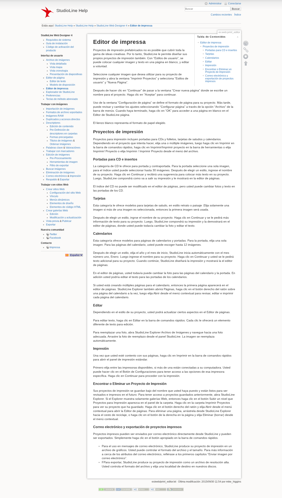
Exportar (64, 179)
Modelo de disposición (62, 84)
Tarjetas (209, 54)
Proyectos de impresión (216, 46)
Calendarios (212, 57)
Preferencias (53, 95)
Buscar (236, 8)
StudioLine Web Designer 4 (111, 25)
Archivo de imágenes (58, 60)
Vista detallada (58, 63)
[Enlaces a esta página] (246, 50)
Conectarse (234, 3)
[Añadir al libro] (246, 56)
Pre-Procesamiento (60, 158)
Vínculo (54, 196)
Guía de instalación (57, 43)
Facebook (55, 237)
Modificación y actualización (65, 217)
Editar (208, 61)
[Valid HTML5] (141, 489)
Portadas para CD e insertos (221, 50)
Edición (54, 214)
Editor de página (55, 77)
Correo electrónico (56, 176)
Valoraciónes (73, 147)
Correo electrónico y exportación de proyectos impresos (219, 78)
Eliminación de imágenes (60, 172)
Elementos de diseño (61, 203)
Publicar (66, 221)
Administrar (215, 3)
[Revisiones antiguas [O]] (246, 43)
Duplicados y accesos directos (63, 119)
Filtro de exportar (59, 165)
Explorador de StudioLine (60, 92)
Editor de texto (58, 81)
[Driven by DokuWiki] (175, 489)
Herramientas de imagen (64, 161)
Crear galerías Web (57, 210)
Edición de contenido (61, 126)
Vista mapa (56, 67)
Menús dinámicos (60, 199)
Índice (237, 14)
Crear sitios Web (55, 189)
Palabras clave (54, 147)
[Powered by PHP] (124, 489)
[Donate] (106, 489)
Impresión (75, 176)
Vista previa (52, 221)
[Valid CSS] (158, 489)
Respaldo (51, 179)
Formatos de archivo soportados (64, 112)
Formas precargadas (61, 137)
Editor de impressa (141, 25)
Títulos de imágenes (61, 140)
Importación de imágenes (60, 108)
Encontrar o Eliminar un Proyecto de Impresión (218, 70)
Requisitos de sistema (58, 39)
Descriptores (53, 122)
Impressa (55, 247)
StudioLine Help (64, 25)
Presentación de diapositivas (66, 74)
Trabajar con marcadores (60, 151)
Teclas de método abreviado (62, 99)
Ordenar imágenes (60, 144)
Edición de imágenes (58, 154)
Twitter (53, 234)
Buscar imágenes (56, 169)
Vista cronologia (59, 70)
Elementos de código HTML (65, 207)
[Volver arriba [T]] (246, 63)
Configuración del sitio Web (65, 192)
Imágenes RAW (55, 115)
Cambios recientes (221, 14)
